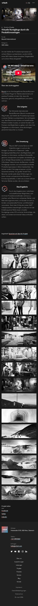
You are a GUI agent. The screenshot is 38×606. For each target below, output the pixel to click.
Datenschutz (19, 594)
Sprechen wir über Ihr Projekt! (18, 234)
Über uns (19, 558)
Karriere (19, 575)
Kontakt (19, 582)
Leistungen (19, 565)
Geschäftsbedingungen (19, 590)
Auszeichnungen (18, 562)
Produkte (19, 572)
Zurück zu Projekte (9, 27)
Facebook (5, 511)
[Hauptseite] (4, 3)
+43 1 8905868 (15, 539)
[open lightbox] (19, 246)
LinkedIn (4, 517)
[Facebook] (19, 551)
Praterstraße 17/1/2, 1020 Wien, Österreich (22, 530)
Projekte (19, 568)
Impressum (19, 587)
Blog (19, 578)
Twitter (4, 514)
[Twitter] (11, 551)
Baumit (4, 91)
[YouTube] (15, 551)
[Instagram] (22, 551)
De (29, 3)
